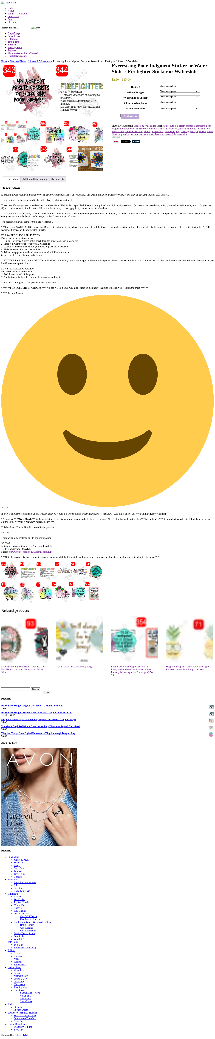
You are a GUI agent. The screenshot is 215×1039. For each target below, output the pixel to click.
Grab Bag (19, 1021)
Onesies (18, 888)
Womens (18, 961)
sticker (126, 134)
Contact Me (13, 16)
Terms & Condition (17, 13)
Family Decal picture (24, 933)
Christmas (19, 990)
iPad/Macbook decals (30, 919)
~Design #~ (135, 87)
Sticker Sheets (21, 1009)
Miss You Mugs (21, 859)
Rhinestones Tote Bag (25, 947)
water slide (170, 134)
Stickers (11, 1004)
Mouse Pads (20, 905)
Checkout (12, 22)
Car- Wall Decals (28, 916)
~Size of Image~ (135, 92)
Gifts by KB (20, 1035)
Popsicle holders (28, 930)
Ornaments (25, 995)
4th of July (19, 981)
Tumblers (18, 871)
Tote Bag (18, 944)
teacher (142, 134)
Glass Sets (19, 868)
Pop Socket (19, 936)
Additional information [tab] (34, 179)
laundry (147, 131)
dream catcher (186, 125)
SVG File (18, 1029)
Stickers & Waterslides (39, 61)
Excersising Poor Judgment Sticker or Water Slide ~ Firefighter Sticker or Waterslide (161, 127)
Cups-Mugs (13, 857)
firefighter (184, 128)
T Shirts (11, 950)
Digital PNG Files (23, 1026)
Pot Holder (19, 899)
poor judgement (198, 131)
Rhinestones (20, 964)
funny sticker (196, 128)
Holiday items (14, 967)
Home (11, 8)
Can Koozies (26, 927)
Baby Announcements (25, 882)
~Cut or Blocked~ (135, 108)
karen (207, 128)
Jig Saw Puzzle (21, 902)
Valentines (19, 970)
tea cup (134, 134)
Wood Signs (20, 939)
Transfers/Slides (18, 61)
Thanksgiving (21, 987)
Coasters (18, 876)
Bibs (16, 885)
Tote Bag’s (13, 942)
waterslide (182, 134)
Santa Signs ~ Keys (30, 992)
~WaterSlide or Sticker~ (135, 97)
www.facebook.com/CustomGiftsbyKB (32, 551)
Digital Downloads (17, 1024)
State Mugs (19, 862)
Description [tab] (12, 179)
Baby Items (13, 879)
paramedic (170, 131)
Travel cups (19, 874)
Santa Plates (26, 1001)
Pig (177, 131)
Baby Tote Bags (22, 891)
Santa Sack (25, 998)
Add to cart (130, 116)
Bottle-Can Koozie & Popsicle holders (33, 922)
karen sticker (118, 131)
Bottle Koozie (27, 925)
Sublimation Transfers (25, 1018)
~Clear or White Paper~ (136, 103)
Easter (17, 973)
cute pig (174, 125)
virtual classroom (155, 134)
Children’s (19, 956)
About (11, 10)
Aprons (17, 896)
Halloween (19, 984)
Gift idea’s (13, 893)
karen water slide (133, 131)
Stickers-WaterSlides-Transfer (22, 1012)
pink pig (185, 131)
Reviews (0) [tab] (57, 179)
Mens (16, 959)
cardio (165, 125)
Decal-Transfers (22, 913)
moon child (157, 131)
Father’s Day (20, 978)
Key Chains (20, 910)
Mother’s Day (21, 976)
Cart (10, 19)
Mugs (17, 865)
